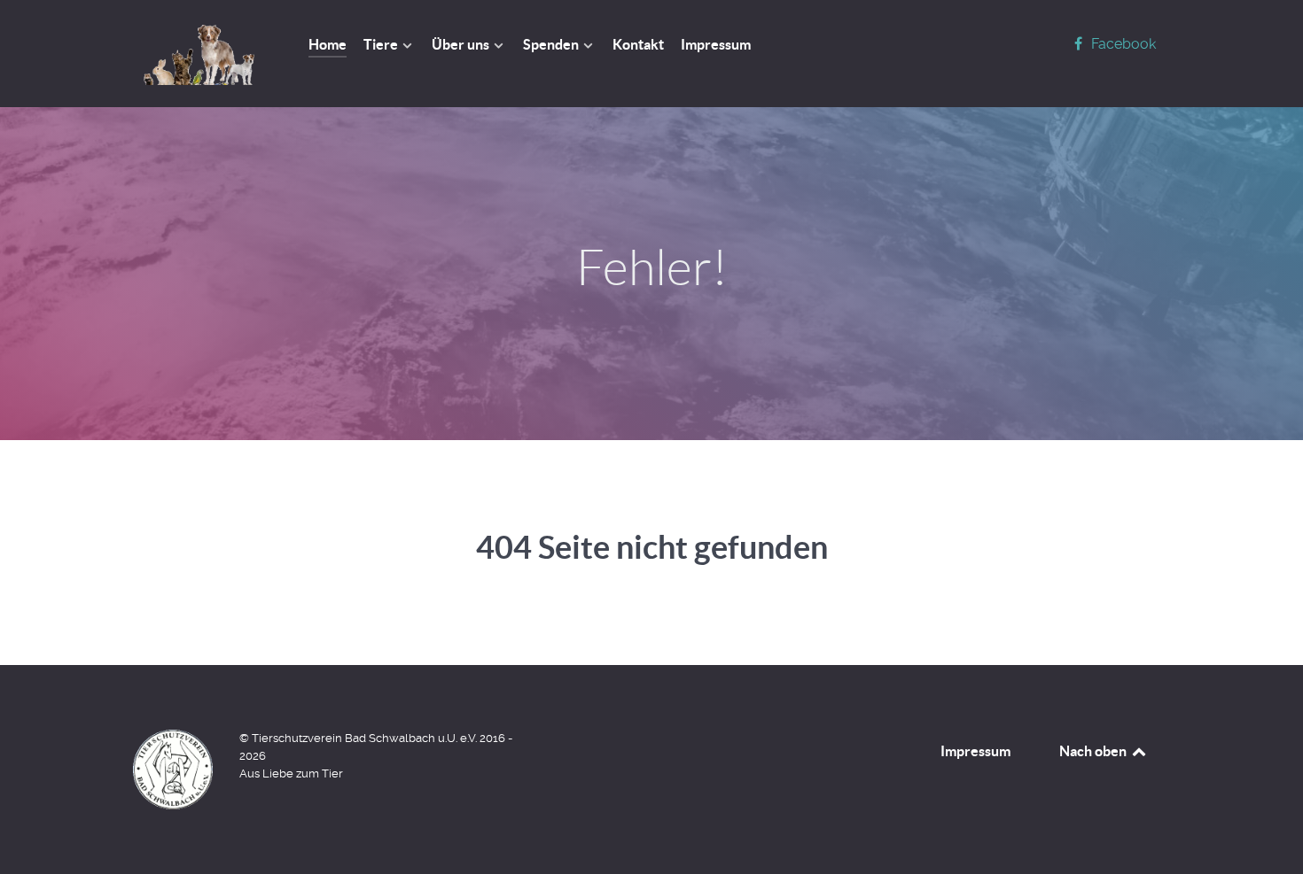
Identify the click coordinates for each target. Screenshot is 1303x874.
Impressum (975, 751)
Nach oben (1094, 751)
